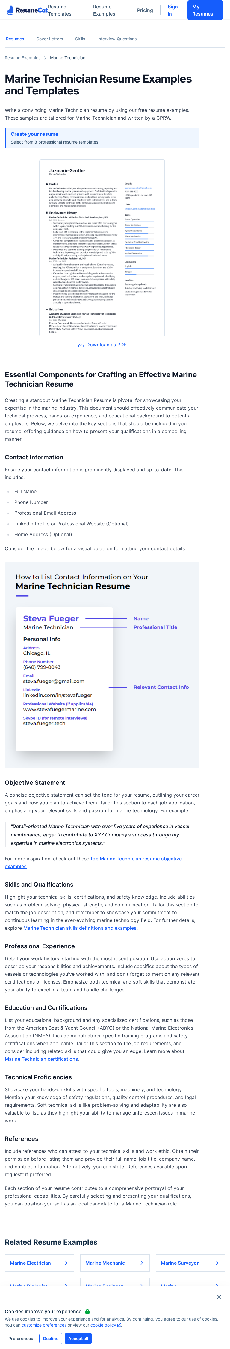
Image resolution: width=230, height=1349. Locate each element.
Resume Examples (104, 10)
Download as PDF (106, 344)
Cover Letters (49, 38)
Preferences (20, 1338)
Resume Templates (60, 10)
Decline (50, 1338)
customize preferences (44, 1324)
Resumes (15, 38)
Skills (80, 38)
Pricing (145, 10)
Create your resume (34, 134)
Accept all (78, 1338)
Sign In (173, 10)
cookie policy (103, 1324)
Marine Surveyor (180, 1263)
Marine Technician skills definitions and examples (80, 928)
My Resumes (202, 10)
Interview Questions (117, 38)
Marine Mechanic (105, 1263)
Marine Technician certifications (41, 1059)
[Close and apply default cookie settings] (219, 1297)
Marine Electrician (30, 1263)
